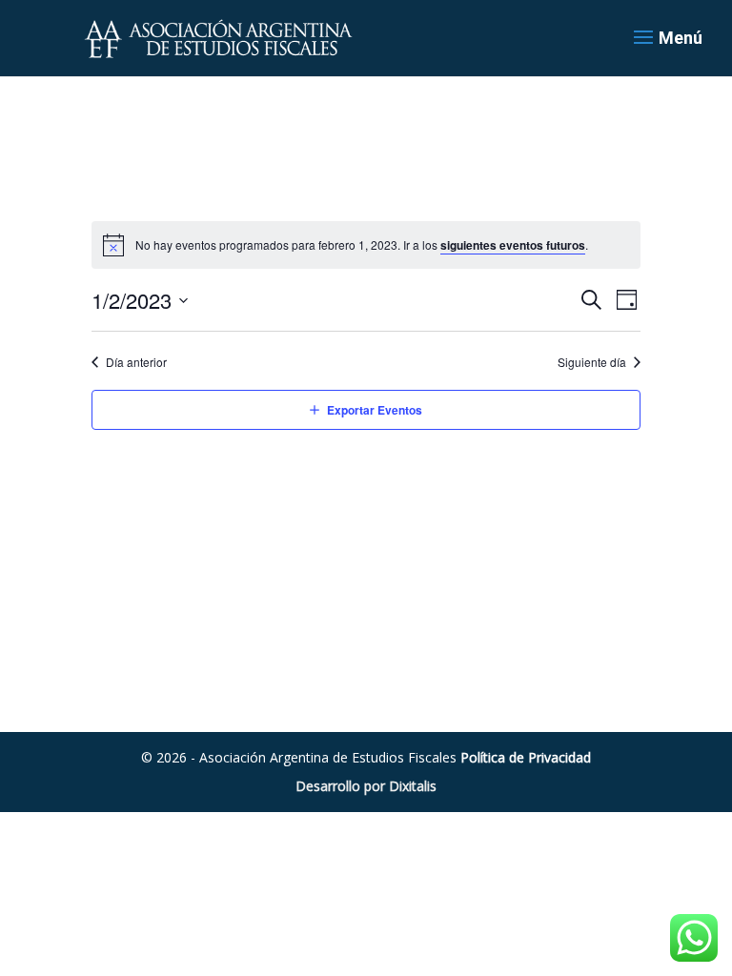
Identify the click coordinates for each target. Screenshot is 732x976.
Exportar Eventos (374, 409)
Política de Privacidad (525, 757)
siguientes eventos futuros (512, 245)
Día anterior (136, 362)
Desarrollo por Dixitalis (366, 786)
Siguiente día (592, 362)
